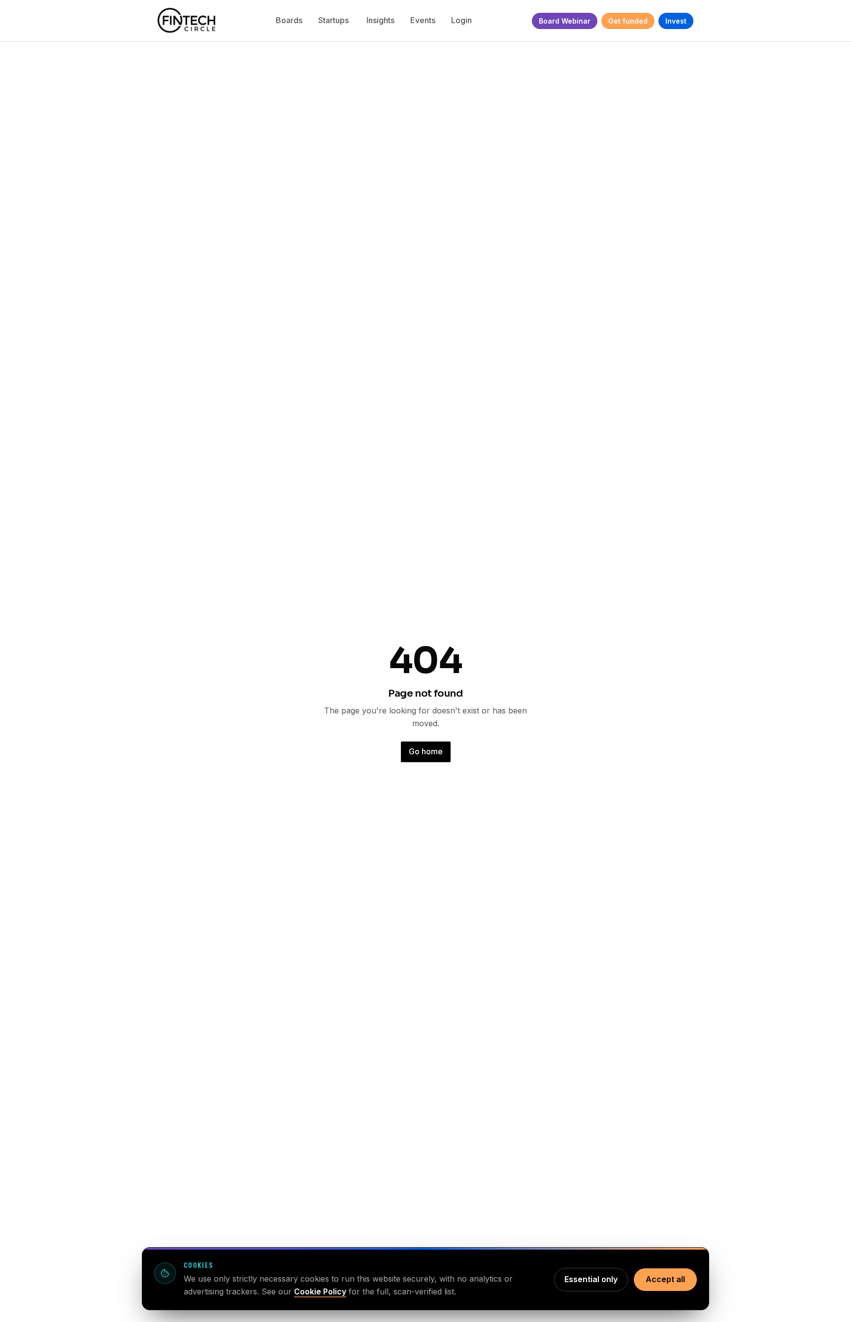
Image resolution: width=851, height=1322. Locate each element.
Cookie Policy (320, 1291)
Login (461, 20)
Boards (289, 20)
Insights (380, 20)
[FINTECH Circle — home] (186, 20)
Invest (676, 21)
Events (422, 20)
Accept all (665, 1279)
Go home (426, 751)
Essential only (591, 1279)
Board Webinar (564, 21)
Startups (334, 20)
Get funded (628, 21)
